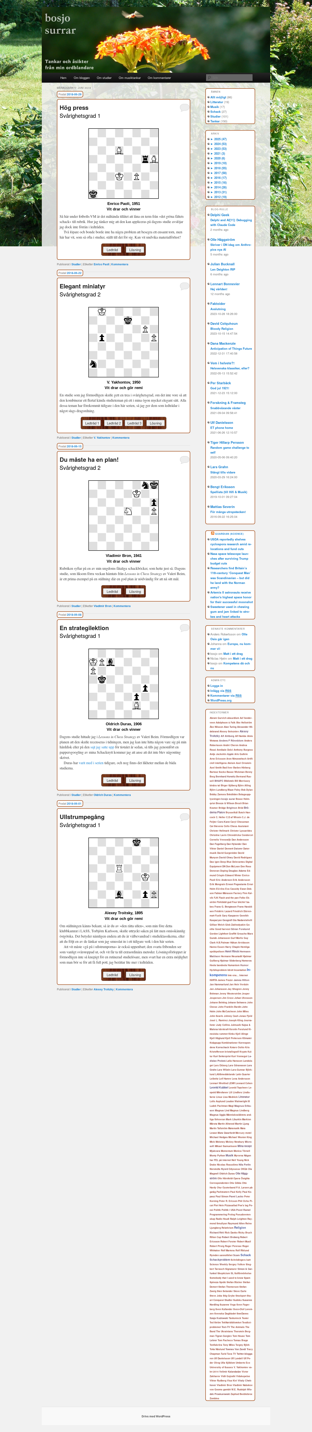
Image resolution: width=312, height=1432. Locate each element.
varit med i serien (91, 762)
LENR (232, 1083)
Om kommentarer (159, 77)
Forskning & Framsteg (228, 402)
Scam (236, 1255)
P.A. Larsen (242, 1187)
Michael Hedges (219, 1137)
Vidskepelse (243, 1376)
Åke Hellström (244, 722)
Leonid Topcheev (238, 1087)
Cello (227, 826)
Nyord (224, 1169)
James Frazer (225, 980)
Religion (240, 1227)
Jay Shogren (234, 989)
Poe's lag (243, 1205)
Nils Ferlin (245, 1164)
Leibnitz (214, 1078)
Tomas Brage (240, 1340)
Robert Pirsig (217, 1246)
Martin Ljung (242, 1123)
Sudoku (237, 1300)
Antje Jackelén (218, 754)
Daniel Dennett (225, 848)
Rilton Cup (215, 1237)
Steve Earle (239, 1291)
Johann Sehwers (237, 1002)
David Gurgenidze (227, 852)
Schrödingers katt (241, 1259)
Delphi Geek (219, 214)
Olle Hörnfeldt (225, 1178)
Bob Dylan (247, 789)
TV (234, 1353)
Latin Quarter (243, 1074)
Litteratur (216, 102)
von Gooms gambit (220, 1389)
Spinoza (214, 1282)
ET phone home (221, 427)
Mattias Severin (222, 506)
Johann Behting (218, 1002)
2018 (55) (218, 168)
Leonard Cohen (243, 1083)
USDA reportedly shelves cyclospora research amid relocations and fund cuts (230, 544)
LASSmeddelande (225, 1074)
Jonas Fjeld (245, 1016)
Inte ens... (233, 975)
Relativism (227, 1227)
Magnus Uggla (218, 1114)
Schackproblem (220, 1260)
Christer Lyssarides (241, 830)
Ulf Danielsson (221, 422)
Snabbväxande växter (225, 408)
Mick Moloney (217, 1141)
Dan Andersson (240, 839)
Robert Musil (244, 1241)
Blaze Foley (234, 789)
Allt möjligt (218, 97)
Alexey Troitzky (104, 989)
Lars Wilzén (223, 1069)
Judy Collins (223, 1024)
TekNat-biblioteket (231, 1322)
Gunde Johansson (220, 938)
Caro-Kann (223, 821)
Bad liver (227, 767)
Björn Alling (244, 785)
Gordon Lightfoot (219, 933)
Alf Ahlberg (227, 736)
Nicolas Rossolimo (227, 1164)
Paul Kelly (236, 1191)
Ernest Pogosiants (236, 884)
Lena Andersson (241, 1078)
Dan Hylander (234, 844)
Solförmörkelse (242, 1273)
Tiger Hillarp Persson (227, 442)
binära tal (215, 785)
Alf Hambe (240, 736)
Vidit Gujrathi (228, 1376)
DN (223, 866)
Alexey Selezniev (229, 731)
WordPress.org (221, 700)
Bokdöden (232, 794)
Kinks (231, 1033)
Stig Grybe (229, 1295)
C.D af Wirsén (233, 817)
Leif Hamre (225, 1078)
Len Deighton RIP (222, 269)
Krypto (243, 1051)
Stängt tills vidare (222, 472)
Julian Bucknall (222, 264)
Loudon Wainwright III (238, 1101)
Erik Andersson (241, 879)
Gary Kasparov (230, 915)
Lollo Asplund (217, 1101)
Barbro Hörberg (241, 767)
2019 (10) (218, 163)
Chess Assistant (239, 826)
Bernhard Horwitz (225, 776)
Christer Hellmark (219, 830)
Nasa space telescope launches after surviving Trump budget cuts (229, 558)
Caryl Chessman (239, 821)
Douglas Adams (237, 870)
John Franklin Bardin (229, 1006)
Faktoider (217, 303)
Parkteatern (223, 1191)
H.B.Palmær (223, 942)
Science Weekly (219, 1264)
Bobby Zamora (218, 794)
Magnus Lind (222, 1110)
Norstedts (215, 1169)
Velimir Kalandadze (230, 1371)
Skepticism (223, 1273)
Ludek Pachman (219, 1105)
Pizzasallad (231, 1205)
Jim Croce (228, 997)
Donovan (214, 870)
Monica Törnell (242, 1151)
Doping (224, 870)
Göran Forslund (240, 929)
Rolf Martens (228, 1250)
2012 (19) (218, 197)
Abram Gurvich (218, 718)
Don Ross (246, 866)
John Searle (216, 1016)
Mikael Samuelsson (226, 1146)
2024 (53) (218, 144)
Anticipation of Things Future (231, 348)
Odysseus (234, 1169)
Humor (244, 965)
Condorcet (247, 835)
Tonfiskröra (216, 1344)
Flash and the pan (229, 897)
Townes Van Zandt (235, 1349)
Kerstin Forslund (238, 1029)
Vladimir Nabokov (243, 1385)
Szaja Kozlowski (219, 1318)
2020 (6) (217, 158)
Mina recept (245, 1146)
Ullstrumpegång (82, 816)
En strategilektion (84, 627)
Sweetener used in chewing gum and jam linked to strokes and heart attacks (230, 611)
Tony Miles (229, 1344)
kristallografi (232, 1051)
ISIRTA (213, 980)
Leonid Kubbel (219, 1087)
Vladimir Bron (102, 606)
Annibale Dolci (225, 749)
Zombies (214, 1398)
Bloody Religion (221, 328)
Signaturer (231, 1269)
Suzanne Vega (228, 1304)
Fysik (218, 915)
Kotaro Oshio (237, 1047)
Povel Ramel (243, 1210)
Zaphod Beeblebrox (241, 1394)
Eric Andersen (224, 879)
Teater (245, 1318)
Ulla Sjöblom (228, 1362)
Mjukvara (215, 1151)
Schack (215, 111)
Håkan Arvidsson (239, 942)
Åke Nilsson (216, 726)
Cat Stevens (216, 826)
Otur (219, 1187)
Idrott (230, 970)
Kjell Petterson (233, 1038)
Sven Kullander (224, 1309)
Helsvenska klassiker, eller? (229, 368)
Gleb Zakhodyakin (235, 924)
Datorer (238, 848)
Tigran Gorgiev (223, 1336)
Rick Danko (231, 1232)
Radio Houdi (222, 1218)
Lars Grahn (219, 467)
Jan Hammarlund (219, 984)
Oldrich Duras (103, 795)
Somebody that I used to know (226, 1277)
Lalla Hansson (234, 1060)
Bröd (240, 807)
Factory (237, 893)
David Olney (226, 857)
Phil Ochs (243, 1201)
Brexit (238, 803)
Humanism (234, 965)
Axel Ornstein (243, 763)
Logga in (216, 685)
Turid (223, 1353)
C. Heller (220, 817)
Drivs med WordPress (156, 1416)
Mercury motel (243, 1132)
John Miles (243, 1011)
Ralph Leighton (238, 1218)
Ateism (231, 763)
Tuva (229, 1353)
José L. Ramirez (219, 1020)
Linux (219, 1097)
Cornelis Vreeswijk (220, 839)
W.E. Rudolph (238, 1389)
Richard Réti (217, 1232)
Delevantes (238, 861)
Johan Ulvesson (243, 997)
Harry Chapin (232, 946)
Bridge (222, 807)
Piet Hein (219, 1205)
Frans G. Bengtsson (225, 906)
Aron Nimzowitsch (236, 758)
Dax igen (214, 861)
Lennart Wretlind (219, 1083)
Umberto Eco (243, 1362)
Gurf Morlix (237, 938)
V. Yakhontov (102, 437)
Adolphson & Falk (225, 722)
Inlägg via (220, 690)
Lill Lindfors (235, 1092)
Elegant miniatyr (82, 286)
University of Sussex (221, 1367)
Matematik (234, 1128)
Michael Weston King (240, 1137)
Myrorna (238, 1155)
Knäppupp (215, 1042)
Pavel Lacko (236, 1196)
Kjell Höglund (217, 1038)
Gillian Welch (217, 924)
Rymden (214, 1255)
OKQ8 (244, 1169)
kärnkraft (224, 1029)
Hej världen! (218, 289)
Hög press (74, 107)
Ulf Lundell (237, 1358)
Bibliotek (229, 780)
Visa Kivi (232, 1380)
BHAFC (218, 780)
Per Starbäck (220, 383)
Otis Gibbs (235, 1183)
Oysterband (228, 1187)
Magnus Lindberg (239, 1110)
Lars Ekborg (220, 1065)
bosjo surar (228, 799)
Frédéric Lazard (223, 911)
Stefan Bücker (234, 1282)
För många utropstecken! (228, 512)
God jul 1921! (219, 388)
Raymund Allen (236, 1223)
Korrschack (222, 1047)
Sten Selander (225, 1291)
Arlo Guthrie (241, 754)
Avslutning (218, 309)
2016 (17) (218, 177)
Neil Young (237, 1160)
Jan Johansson (218, 989)
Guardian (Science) (229, 533)
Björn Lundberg (218, 789)
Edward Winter (233, 875)
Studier (76, 264)
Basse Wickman (236, 772)
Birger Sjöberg (229, 785)
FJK (216, 897)
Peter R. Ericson (228, 1201)
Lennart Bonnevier (225, 284)
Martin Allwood (226, 1123)
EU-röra (220, 888)
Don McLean (233, 866)
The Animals (238, 1327)
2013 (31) (218, 192)
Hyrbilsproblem (218, 970)
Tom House (239, 1336)
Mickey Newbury (235, 1141)
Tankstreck (235, 1318)
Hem (63, 77)
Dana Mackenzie (223, 343)
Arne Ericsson (218, 758)
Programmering (218, 1214)
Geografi (227, 920)
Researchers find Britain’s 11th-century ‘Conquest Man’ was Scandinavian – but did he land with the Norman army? (230, 578)
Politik (217, 1210)
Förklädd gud (224, 902)
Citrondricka (234, 835)
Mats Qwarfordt (226, 1132)
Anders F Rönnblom (231, 740)
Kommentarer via (226, 695)
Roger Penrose (233, 1246)
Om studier (104, 77)
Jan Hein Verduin (239, 984)
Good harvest (222, 929)
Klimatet (246, 1038)
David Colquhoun (224, 323)
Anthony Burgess (243, 749)
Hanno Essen (217, 946)
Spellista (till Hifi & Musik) (228, 492)
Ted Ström (215, 1322)
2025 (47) (218, 139)
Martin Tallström (218, 1128)
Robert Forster (228, 1241)
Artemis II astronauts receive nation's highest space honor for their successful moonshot (231, 597)
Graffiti (232, 933)
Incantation (240, 970)
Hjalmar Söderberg (230, 960)
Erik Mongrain (217, 884)
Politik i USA (228, 1210)
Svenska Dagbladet (225, 1313)
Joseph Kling (235, 1020)
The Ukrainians (224, 1331)
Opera (236, 1178)
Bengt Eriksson (222, 486)
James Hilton (241, 980)
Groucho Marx (245, 933)
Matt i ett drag (233, 653)
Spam (247, 1277)
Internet (243, 975)
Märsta (213, 1123)
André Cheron (230, 745)
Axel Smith (216, 767)
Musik (214, 107)
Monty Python (217, 1155)
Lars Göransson (237, 1065)
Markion (246, 1119)
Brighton (232, 807)
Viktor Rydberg (218, 1380)
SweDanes (243, 1313)
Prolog (231, 1214)
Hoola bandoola (218, 965)
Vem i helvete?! (222, 363)
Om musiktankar (130, 77)
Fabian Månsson (223, 893)
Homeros (247, 960)
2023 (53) (218, 148)
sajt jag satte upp (102, 746)
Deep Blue (226, 861)
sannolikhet (226, 1255)
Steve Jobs (216, 1295)
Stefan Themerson (228, 1286)
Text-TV (226, 1327)
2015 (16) (218, 182)
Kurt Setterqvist (222, 1056)
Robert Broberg (230, 1237)
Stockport (240, 1295)
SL (232, 1273)
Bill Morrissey (242, 780)
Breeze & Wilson (225, 803)
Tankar (215, 121)
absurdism (233, 718)
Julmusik (236, 1024)
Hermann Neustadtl (231, 956)
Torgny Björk (242, 1344)
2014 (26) (218, 187)
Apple (230, 754)
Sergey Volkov (237, 1264)
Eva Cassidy (232, 888)
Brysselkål (232, 812)
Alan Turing (230, 726)
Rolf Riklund (242, 1250)
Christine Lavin (218, 835)
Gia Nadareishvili (242, 920)
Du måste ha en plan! (89, 459)
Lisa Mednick (230, 1097)
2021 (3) (217, 153)
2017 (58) (218, 173)
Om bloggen (82, 77)
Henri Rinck (232, 951)
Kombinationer (230, 1042)
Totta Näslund (217, 1349)
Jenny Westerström (230, 993)
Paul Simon (222, 1196)
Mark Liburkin (233, 1119)
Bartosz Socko (218, 772)
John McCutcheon (226, 1011)
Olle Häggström (222, 239)
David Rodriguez (243, 857)
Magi (231, 1105)
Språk (222, 1282)
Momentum (227, 1151)
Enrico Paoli (101, 264)
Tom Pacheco (225, 1340)
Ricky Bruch (245, 1232)
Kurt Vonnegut (239, 1056)
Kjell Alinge (241, 1033)
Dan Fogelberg (218, 844)
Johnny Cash (231, 1016)
